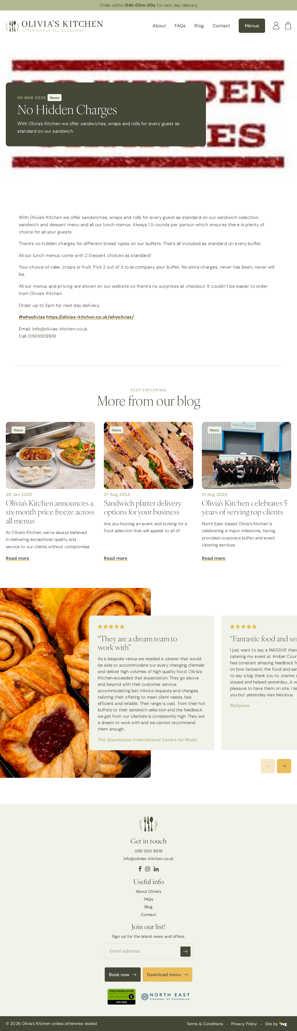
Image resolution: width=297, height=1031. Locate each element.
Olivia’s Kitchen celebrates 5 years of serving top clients (244, 507)
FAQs (180, 25)
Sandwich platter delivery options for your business (143, 507)
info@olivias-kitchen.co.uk (149, 858)
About (159, 25)
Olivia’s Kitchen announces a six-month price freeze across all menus (50, 511)
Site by (272, 1023)
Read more (17, 558)
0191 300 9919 (148, 851)
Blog (199, 25)
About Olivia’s (149, 891)
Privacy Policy (244, 1023)
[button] (284, 766)
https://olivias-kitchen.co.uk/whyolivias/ (89, 317)
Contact (221, 25)
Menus (252, 25)
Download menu (164, 974)
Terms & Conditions (204, 1023)
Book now (119, 974)
